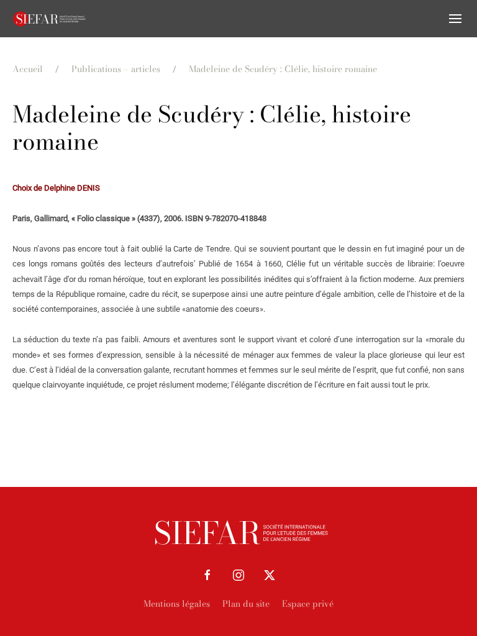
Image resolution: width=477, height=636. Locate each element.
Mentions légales (176, 604)
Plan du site (246, 604)
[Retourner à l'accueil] (49, 18)
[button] (455, 18)
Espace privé (308, 604)
